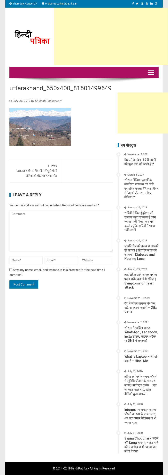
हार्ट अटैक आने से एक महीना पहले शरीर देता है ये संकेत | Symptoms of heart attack (140, 281)
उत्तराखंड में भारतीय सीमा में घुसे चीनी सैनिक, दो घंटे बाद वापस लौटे (37, 171)
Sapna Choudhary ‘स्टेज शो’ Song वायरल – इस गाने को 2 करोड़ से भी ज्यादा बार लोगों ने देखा (141, 444)
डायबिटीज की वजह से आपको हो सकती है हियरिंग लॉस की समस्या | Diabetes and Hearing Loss (141, 252)
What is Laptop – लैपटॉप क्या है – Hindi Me (141, 359)
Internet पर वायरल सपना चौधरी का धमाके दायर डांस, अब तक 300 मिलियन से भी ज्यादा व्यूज (140, 416)
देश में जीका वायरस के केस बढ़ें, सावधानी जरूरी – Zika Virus (141, 307)
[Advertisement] (111, 36)
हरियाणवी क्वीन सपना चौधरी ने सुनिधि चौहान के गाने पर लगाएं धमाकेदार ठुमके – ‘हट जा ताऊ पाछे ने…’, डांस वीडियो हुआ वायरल (140, 385)
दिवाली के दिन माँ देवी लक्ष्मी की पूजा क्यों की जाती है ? (140, 162)
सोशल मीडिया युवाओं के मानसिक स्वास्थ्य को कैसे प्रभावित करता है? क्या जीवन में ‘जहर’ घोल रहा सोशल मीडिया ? (141, 188)
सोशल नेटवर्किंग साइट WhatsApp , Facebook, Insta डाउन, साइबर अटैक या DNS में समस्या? (141, 334)
